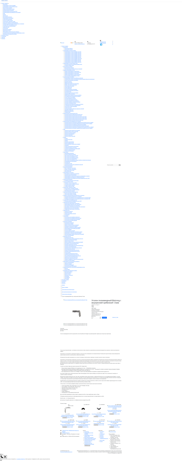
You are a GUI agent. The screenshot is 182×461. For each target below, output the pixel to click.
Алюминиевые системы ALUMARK (9, 5)
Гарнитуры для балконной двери (71, 239)
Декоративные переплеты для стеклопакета (73, 204)
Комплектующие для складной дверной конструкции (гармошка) (77, 125)
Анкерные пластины (68, 139)
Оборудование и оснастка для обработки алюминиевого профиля (77, 176)
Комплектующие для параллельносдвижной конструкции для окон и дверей (79, 122)
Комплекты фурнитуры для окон (71, 244)
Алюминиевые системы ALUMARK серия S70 (73, 56)
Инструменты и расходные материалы (72, 173)
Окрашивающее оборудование (70, 161)
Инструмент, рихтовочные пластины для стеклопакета (75, 206)
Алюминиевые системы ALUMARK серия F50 (73, 57)
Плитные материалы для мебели (71, 89)
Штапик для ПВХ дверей (69, 264)
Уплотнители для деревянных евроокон (72, 217)
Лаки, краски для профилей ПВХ (71, 158)
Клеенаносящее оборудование (70, 174)
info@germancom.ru (66, 432)
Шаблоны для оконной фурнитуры (71, 256)
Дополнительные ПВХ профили (71, 266)
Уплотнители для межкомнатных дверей (72, 219)
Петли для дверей (68, 229)
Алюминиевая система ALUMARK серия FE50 (73, 62)
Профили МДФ (67, 112)
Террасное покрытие (69, 211)
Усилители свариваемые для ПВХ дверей (72, 148)
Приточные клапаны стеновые (70, 194)
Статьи (101, 441)
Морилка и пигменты (69, 275)
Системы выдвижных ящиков (70, 98)
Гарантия (3, 37)
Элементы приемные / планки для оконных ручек (74, 259)
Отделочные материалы (7, 19)
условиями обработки (21, 459)
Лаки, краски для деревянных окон (71, 156)
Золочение (67, 278)
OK (0, 460)
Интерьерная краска (69, 165)
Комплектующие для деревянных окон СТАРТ (73, 201)
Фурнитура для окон (7, 30)
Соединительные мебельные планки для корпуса (74, 104)
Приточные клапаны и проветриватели (10, 22)
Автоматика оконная (69, 49)
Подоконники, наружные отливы (9, 21)
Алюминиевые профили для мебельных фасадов (74, 78)
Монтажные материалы (7, 16)
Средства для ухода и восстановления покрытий (74, 164)
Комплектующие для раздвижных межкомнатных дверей (75, 124)
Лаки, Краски (5, 15)
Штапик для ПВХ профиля (69, 260)
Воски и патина (68, 274)
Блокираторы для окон (69, 237)
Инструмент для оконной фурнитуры (72, 243)
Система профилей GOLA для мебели (72, 100)
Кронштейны (67, 269)
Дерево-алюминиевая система (8, 8)
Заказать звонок (4, 0)
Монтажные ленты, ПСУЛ (69, 170)
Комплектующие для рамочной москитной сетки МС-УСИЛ (76, 119)
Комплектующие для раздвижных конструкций (11, 12)
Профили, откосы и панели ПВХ (71, 182)
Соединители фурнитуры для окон (71, 253)
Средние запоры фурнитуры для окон (72, 254)
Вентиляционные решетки (70, 190)
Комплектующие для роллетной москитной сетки (74, 120)
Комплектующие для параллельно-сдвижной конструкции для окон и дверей (79, 127)
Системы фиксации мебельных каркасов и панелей (74, 108)
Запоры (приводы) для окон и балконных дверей (74, 242)
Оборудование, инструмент (8, 18)
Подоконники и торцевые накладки (71, 188)
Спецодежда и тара (68, 163)
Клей (4, 13)
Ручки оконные (67, 252)
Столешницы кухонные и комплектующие (72, 105)
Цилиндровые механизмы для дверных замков (73, 231)
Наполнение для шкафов (69, 86)
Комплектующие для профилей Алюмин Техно (73, 64)
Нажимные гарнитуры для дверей (71, 226)
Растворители (67, 162)
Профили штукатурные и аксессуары (71, 180)
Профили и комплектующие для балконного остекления (13, 23)
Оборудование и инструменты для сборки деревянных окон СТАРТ (77, 178)
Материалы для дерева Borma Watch (10, 34)
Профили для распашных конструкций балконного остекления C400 (77, 198)
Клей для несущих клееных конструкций (72, 130)
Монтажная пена (68, 171)
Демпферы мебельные (69, 109)
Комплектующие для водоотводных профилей (73, 68)
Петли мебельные (68, 88)
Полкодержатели (68, 91)
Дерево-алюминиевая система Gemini (72, 73)
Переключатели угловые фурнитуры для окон (73, 247)
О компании (4, 36)
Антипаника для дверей (69, 222)
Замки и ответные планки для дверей (72, 225)
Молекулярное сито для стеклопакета (72, 207)
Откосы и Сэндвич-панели (8, 20)
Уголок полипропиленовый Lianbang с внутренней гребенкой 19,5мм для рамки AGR (114, 411)
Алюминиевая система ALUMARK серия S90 (73, 60)
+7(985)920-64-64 (103, 43)
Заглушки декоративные (69, 141)
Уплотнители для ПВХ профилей (71, 220)
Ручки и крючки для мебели (70, 97)
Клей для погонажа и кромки (70, 132)
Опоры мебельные (68, 87)
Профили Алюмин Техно (69, 65)
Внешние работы (68, 272)
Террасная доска (6, 27)
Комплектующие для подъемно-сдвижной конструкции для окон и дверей (78, 128)
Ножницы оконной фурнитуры (70, 246)
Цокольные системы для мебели (71, 106)
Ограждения (67, 214)
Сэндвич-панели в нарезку (70, 185)
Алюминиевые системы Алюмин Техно (10, 6)
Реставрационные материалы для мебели (72, 96)
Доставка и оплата (5, 35)
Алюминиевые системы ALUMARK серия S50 (73, 54)
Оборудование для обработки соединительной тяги (74, 177)
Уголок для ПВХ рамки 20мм (99, 423)
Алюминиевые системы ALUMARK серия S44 (73, 52)
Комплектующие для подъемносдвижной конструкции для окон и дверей (78, 123)
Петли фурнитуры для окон (70, 248)
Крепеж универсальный (69, 142)
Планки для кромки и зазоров (70, 213)
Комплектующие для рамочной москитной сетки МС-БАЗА (75, 116)
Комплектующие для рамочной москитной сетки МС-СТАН (76, 117)
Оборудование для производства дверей (72, 228)
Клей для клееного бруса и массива (71, 131)
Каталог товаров (5, 3)
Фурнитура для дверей (7, 29)
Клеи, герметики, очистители (70, 168)
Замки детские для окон (69, 240)
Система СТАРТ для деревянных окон (10, 24)
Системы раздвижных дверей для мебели (72, 101)
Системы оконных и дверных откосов (72, 184)
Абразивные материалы (69, 153)
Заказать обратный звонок (80, 43)
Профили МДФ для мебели (70, 93)
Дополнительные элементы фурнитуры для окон (74, 238)
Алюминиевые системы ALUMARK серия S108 (73, 58)
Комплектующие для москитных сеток (10, 11)
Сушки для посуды (68, 107)
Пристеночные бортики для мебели (71, 92)
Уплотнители (5, 28)
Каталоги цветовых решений (70, 154)
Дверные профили (68, 263)
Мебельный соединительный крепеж (72, 83)
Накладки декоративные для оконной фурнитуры (74, 245)
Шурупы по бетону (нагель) (70, 149)
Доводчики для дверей (69, 223)
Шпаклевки (67, 276)
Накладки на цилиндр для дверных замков (73, 227)
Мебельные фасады (68, 82)
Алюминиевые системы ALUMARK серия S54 (73, 55)
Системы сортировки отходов (70, 103)
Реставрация (67, 277)
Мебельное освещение (69, 111)
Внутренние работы (68, 271)
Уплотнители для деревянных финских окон (73, 218)
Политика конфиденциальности (66, 451)
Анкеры (66, 138)
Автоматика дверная (69, 48)
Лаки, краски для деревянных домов (71, 157)
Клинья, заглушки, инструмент (70, 169)
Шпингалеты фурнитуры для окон (71, 258)
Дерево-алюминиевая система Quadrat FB (72, 74)
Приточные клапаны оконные (70, 193)
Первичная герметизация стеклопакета (72, 209)
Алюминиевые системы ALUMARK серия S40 (73, 51)
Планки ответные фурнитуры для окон (72, 250)
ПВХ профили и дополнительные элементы (11, 31)
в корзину (104, 317)
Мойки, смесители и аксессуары (71, 84)
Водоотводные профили (7, 7)
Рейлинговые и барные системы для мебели (73, 95)
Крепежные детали (68, 212)
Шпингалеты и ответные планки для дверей (73, 233)
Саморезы (67, 145)
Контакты (3, 38)
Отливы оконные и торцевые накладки (72, 189)
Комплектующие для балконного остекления (73, 196)
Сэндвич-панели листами (69, 186)
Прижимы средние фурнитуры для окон (72, 251)
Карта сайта (102, 440)
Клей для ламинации (69, 135)
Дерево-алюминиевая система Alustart (72, 71)
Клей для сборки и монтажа (70, 136)
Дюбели (66, 140)
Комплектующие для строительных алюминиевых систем (13, 32)
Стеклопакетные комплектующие (9, 26)
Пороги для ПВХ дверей (69, 150)
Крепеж (4, 14)
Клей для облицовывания (69, 133)
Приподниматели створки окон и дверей (72, 144)
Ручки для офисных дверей (70, 230)
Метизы (66, 268)
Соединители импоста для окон (71, 147)
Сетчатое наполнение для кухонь (71, 99)
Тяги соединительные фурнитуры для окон (73, 255)
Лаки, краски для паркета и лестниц (71, 155)
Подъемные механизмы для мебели (71, 90)
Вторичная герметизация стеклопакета (72, 203)
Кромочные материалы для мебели (71, 80)
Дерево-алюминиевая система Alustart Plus (73, 72)
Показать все (87, 445)
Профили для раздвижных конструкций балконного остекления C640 (77, 197)
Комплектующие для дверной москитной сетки (73, 114)
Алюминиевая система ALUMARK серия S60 (73, 59)
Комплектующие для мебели (8, 10)
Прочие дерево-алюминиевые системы (72, 75)
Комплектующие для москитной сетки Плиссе (73, 115)
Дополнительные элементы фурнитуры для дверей (74, 234)
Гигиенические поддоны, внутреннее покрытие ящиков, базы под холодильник (79, 79)
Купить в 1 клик (115, 317)
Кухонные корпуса (68, 81)
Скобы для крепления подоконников (71, 146)
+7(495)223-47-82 (103, 41)
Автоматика (5, 4)
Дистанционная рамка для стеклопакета (72, 205)
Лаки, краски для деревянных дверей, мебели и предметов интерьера (78, 160)
